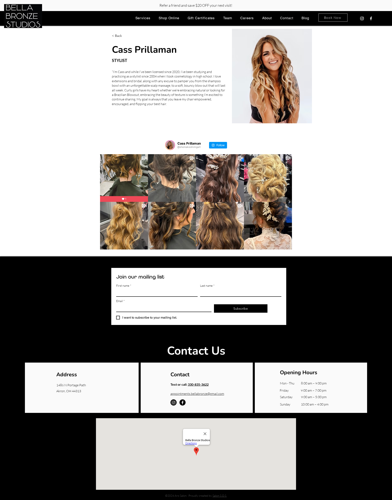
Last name (207, 285)
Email (120, 301)
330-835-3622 (198, 384)
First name (123, 285)
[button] (143, 18)
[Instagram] (362, 18)
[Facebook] (371, 18)
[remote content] (196, 192)
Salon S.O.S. (220, 495)
